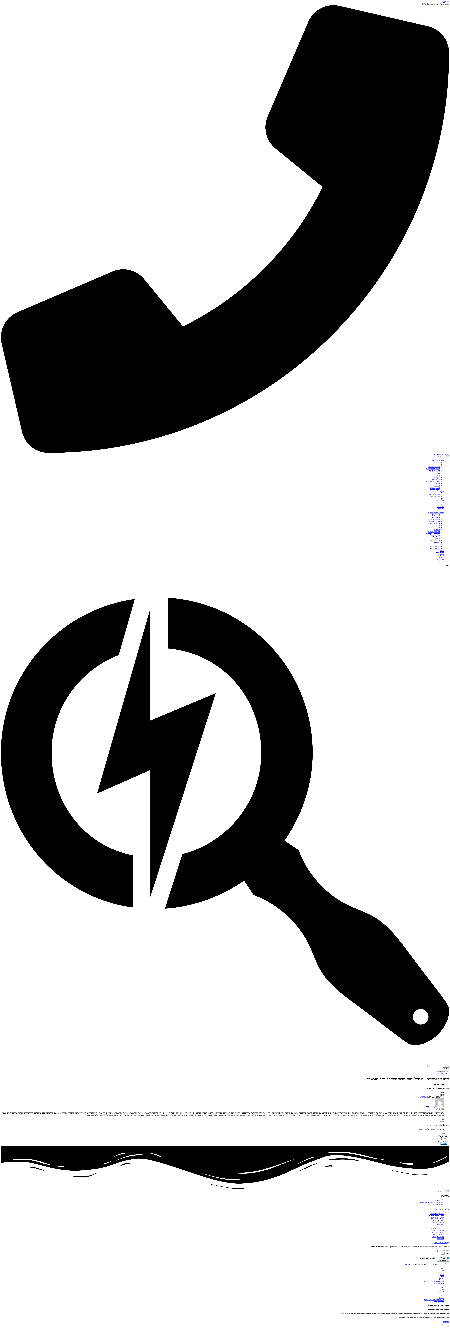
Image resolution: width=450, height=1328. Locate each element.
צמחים (442, 498)
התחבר (443, 1143)
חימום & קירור (434, 471)
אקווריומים (436, 462)
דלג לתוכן (445, 2)
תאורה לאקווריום (438, 1222)
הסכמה (446, 1256)
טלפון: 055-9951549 (441, 454)
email (447, 1253)
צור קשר (441, 509)
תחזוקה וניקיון (435, 488)
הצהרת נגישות (439, 1283)
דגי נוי (442, 492)
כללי (438, 475)
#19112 (423, 1097)
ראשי (442, 1268)
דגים (442, 1277)
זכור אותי (441, 1141)
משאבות (437, 477)
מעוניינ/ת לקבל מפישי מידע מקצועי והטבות (431, 1258)
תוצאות (446, 1069)
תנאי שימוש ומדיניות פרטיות (434, 1281)
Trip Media (408, 1264)
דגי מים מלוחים (434, 496)
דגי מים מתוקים (434, 494)
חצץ (438, 473)
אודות (442, 1270)
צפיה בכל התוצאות (442, 1071)
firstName (445, 1251)
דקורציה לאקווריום (433, 481)
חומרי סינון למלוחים (433, 469)
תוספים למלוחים (434, 467)
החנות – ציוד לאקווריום (436, 460)
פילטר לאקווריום (434, 479)
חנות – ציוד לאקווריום (436, 1216)
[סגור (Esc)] (441, 1324)
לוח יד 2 (441, 1279)
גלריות (442, 1275)
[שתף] (443, 1324)
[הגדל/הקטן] (448, 1324)
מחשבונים (440, 507)
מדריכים (441, 502)
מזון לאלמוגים (435, 490)
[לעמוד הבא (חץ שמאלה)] (446, 1326)
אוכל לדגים (436, 465)
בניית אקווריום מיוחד (437, 1214)
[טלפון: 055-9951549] (225, 452)
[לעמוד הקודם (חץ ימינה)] (448, 1326)
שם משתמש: (442, 1136)
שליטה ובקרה (435, 483)
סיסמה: (444, 1138)
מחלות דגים (440, 500)
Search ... (445, 565)
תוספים (437, 486)
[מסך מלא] (446, 1324)
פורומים (441, 505)
